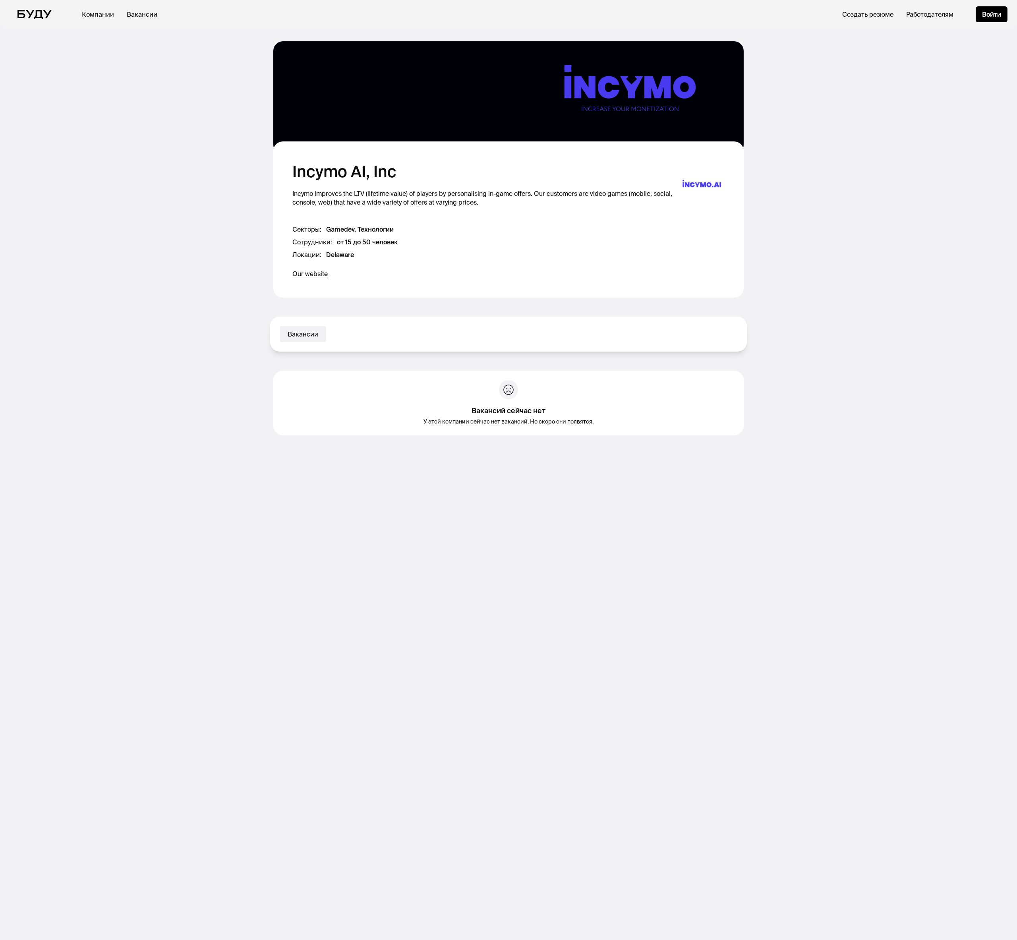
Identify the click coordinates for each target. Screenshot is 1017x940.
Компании (98, 14)
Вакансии (142, 14)
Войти (991, 14)
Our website (310, 273)
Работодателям (929, 14)
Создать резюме (867, 14)
